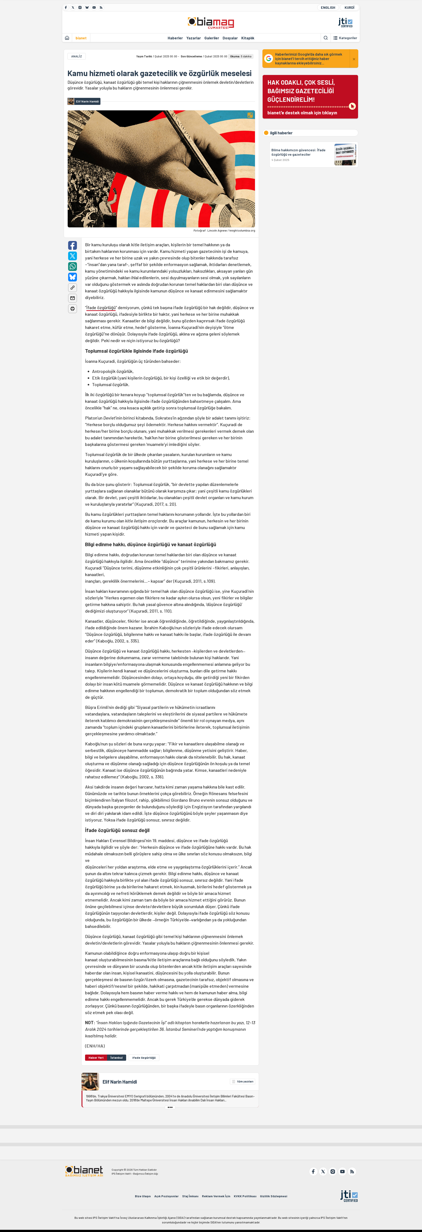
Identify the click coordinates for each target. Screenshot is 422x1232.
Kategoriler (348, 38)
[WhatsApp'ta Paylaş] (72, 266)
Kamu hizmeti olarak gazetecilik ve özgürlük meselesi (159, 73)
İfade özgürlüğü (101, 307)
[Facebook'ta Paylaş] (72, 245)
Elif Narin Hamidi (120, 1081)
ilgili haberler (281, 132)
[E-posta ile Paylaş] (72, 298)
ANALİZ (76, 56)
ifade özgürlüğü (144, 1057)
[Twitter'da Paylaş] (72, 256)
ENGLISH (328, 7)
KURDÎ (349, 7)
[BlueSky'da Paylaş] (72, 277)
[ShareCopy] (72, 287)
